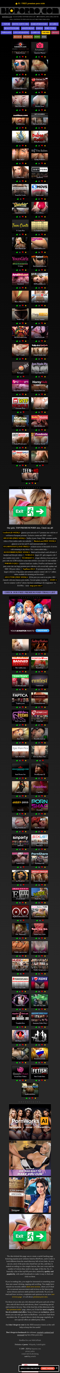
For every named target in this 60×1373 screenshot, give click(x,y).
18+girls (54, 24)
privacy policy (30, 1351)
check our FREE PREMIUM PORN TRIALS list (30, 592)
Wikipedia (32, 1345)
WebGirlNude (36, 1340)
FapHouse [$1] (28, 569)
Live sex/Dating (21, 33)
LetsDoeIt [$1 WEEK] (11, 533)
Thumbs (46, 33)
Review (17, 37)
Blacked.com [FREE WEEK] (44, 541)
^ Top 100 (6, 24)
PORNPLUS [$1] (11, 564)
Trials (55, 33)
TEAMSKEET (27, 558)
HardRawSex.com (25, 1340)
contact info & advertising (30, 1354)
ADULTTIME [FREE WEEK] (16, 577)
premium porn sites (40, 1297)
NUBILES (29, 555)
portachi (33, 1356)
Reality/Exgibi (11, 28)
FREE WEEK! (47, 1368)
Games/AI (35, 33)
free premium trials (14, 1309)
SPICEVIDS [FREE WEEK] (14, 538)
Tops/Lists (6, 33)
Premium (28, 37)
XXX (44, 37)
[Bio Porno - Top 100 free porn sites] (30, 14)
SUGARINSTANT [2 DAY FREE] (16, 547)
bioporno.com (36, 1349)
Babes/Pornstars (39, 24)
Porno (39, 28)
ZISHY (53, 580)
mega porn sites (35, 586)
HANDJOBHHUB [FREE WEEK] (16, 552)
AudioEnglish (40, 1345)
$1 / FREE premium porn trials (31, 3)
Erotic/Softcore (20, 24)
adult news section (33, 1287)
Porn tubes (50, 28)
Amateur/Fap (28, 28)
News (37, 37)
